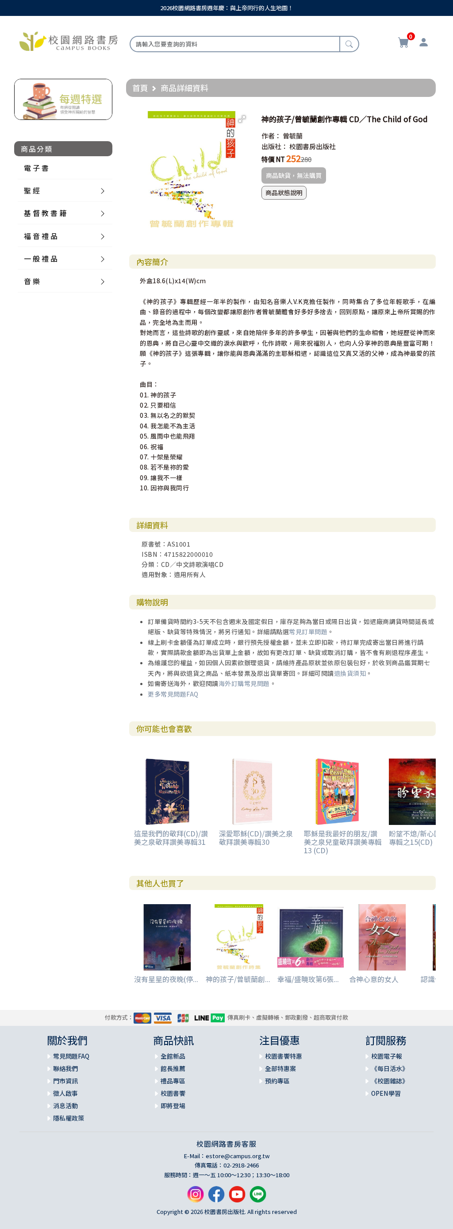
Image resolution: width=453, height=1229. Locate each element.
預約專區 (277, 1080)
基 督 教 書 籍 (45, 213)
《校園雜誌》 (389, 1080)
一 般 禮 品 (41, 258)
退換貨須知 (350, 673)
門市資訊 (65, 1080)
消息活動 (65, 1105)
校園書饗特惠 (283, 1056)
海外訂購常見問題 (244, 683)
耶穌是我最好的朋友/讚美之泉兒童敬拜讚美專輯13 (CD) (343, 841)
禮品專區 (173, 1080)
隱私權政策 (68, 1117)
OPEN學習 (386, 1093)
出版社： (274, 146)
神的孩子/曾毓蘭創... (238, 979)
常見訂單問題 (308, 631)
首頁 (140, 87)
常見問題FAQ (71, 1056)
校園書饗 (173, 1093)
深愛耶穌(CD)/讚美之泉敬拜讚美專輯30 (256, 837)
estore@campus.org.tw (238, 1156)
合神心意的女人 (374, 979)
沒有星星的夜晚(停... (166, 979)
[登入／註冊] (424, 43)
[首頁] (68, 40)
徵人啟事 (65, 1093)
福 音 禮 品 (41, 236)
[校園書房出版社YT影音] (237, 1198)
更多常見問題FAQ (173, 694)
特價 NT (273, 159)
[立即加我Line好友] (258, 1198)
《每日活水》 (389, 1068)
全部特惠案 (280, 1068)
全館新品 (173, 1056)
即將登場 (173, 1105)
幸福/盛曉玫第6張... (308, 979)
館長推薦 (173, 1068)
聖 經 (32, 190)
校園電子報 (386, 1056)
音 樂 (32, 281)
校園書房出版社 (312, 146)
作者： (271, 135)
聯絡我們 (65, 1068)
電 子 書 (36, 167)
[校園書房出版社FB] (216, 1198)
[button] (242, 119)
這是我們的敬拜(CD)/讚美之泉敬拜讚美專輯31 (171, 837)
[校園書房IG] (195, 1198)
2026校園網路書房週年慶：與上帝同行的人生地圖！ (226, 8)
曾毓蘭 (293, 135)
